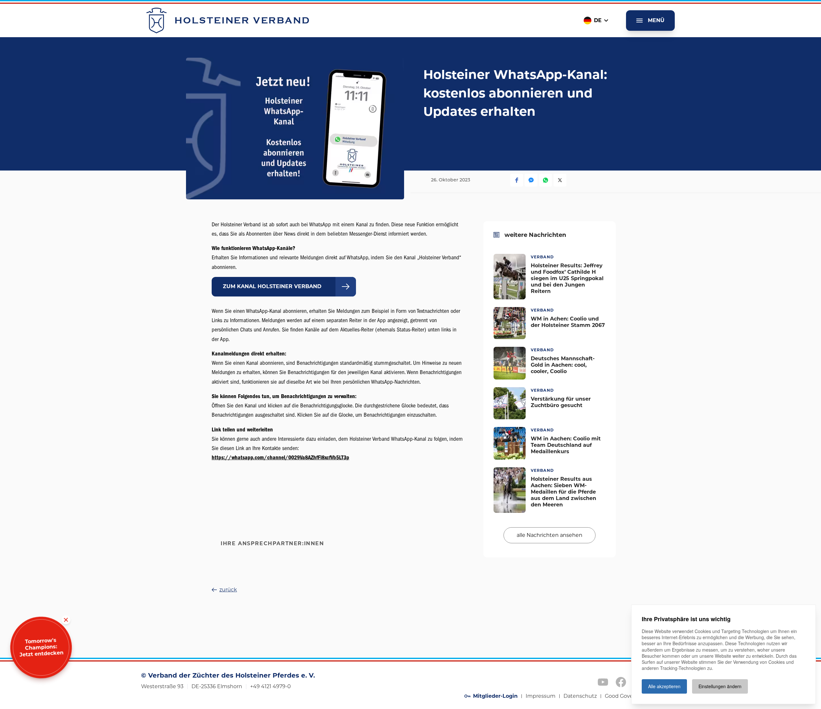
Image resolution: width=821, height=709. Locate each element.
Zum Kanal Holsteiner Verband (273, 286)
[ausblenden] (66, 619)
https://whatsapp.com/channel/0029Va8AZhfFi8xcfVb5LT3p (280, 457)
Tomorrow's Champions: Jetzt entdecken (41, 647)
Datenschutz (580, 696)
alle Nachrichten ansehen (549, 535)
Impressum (540, 696)
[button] (516, 180)
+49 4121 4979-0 (270, 686)
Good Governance (628, 696)
